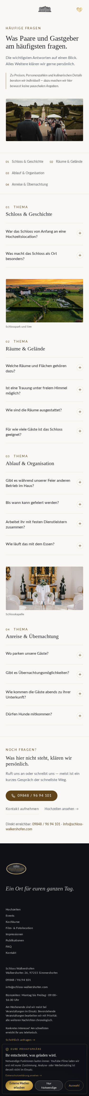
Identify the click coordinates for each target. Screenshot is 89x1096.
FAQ (9, 946)
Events (10, 915)
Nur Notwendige (48, 1085)
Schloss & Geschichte (27, 161)
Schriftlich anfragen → (20, 1039)
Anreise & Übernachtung (30, 184)
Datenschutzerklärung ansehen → (23, 1075)
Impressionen (14, 934)
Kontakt (11, 952)
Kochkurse (13, 921)
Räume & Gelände (69, 161)
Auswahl (74, 1085)
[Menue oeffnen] (79, 9)
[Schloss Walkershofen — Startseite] (44, 9)
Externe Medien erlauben (19, 1085)
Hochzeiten (13, 909)
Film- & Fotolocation (19, 928)
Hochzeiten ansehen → (62, 809)
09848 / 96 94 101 (35, 795)
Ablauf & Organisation (28, 173)
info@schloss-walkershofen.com (27, 987)
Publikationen (15, 940)
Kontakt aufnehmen (22, 809)
